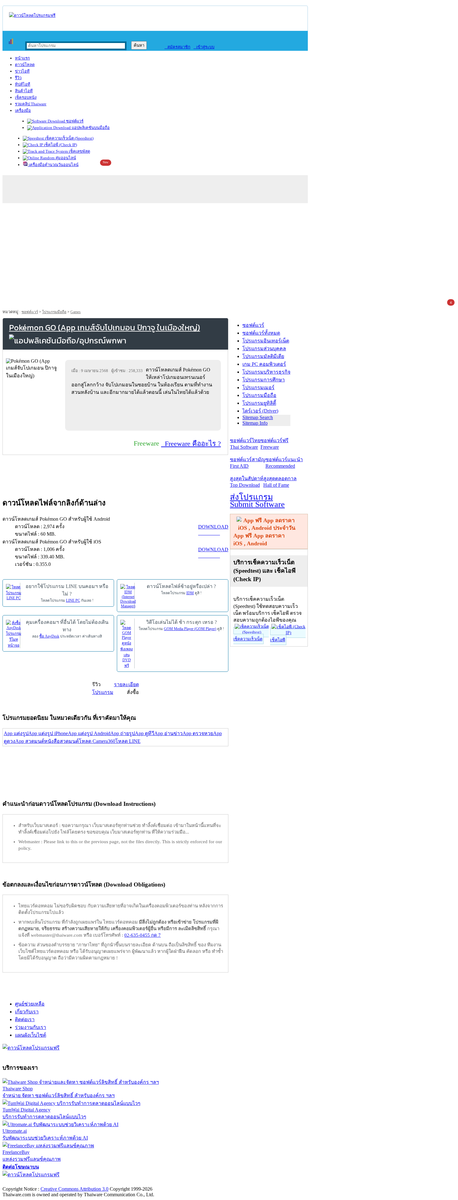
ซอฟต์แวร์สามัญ (247, 463)
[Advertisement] (229, 253)
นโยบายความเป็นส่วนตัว (82, 1182)
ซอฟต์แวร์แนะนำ (284, 463)
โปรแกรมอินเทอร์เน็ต (265, 340)
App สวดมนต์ (29, 741)
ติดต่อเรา (25, 1019)
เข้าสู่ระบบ (203, 47)
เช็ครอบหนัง (25, 97)
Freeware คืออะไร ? (191, 443)
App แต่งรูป (16, 733)
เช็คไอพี (277, 640)
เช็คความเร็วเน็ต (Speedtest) (68, 138)
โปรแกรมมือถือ (54, 312)
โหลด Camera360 (97, 741)
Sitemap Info (255, 423)
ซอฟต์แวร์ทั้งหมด (261, 333)
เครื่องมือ (23, 110)
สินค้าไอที (24, 90)
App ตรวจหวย (198, 733)
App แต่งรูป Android (89, 733)
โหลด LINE (128, 741)
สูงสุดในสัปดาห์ (246, 482)
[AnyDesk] (13, 633)
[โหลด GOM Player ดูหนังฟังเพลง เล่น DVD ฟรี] (126, 644)
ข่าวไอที (22, 71)
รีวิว (18, 77)
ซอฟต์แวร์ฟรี (274, 444)
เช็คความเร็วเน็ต (247, 639)
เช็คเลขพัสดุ (79, 151)
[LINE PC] (13, 592)
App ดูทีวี (144, 733)
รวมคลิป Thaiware (30, 104)
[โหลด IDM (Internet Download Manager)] (128, 596)
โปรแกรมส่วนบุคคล (264, 348)
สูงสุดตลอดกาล (280, 482)
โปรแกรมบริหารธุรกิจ (266, 372)
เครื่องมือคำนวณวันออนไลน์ (53, 164)
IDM (190, 593)
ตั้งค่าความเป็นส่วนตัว (26, 1182)
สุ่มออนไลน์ (65, 157)
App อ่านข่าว (168, 733)
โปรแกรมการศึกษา (263, 379)
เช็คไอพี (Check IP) (60, 144)
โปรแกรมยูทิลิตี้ (259, 403)
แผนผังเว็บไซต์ (30, 1035)
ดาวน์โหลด (25, 64)
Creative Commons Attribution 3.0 (74, 1189)
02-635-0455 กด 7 (142, 935)
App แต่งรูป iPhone (48, 733)
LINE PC (73, 600)
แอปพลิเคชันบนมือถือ (90, 127)
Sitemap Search (257, 417)
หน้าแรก (22, 58)
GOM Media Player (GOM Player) (190, 629)
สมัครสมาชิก (177, 47)
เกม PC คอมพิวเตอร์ (264, 364)
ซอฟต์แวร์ (74, 121)
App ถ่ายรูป (122, 733)
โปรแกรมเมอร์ (258, 387)
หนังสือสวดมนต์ (61, 741)
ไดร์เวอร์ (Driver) (260, 411)
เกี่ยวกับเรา (27, 1011)
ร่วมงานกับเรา (30, 1027)
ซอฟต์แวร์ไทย (245, 444)
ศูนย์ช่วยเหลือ (30, 1003)
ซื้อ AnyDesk (49, 636)
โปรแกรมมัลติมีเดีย (263, 356)
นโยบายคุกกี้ (128, 1182)
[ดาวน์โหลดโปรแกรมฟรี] (32, 15)
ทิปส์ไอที (22, 84)
